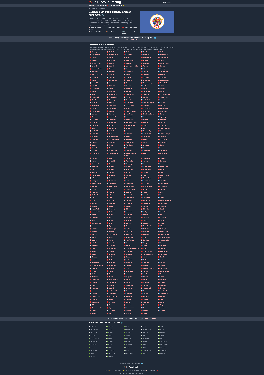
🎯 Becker (127, 136)
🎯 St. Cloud (162, 52)
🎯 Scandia (161, 145)
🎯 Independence (112, 153)
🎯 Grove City (94, 313)
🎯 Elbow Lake (128, 243)
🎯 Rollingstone (129, 308)
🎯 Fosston (144, 220)
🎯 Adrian (110, 237)
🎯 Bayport (144, 153)
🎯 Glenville (161, 310)
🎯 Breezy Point (112, 186)
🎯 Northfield (128, 80)
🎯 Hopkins (161, 86)
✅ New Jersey (110, 350)
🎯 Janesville (94, 192)
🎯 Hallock (161, 262)
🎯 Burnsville (111, 60)
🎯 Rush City (111, 167)
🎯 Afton (127, 172)
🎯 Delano (144, 125)
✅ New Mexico (127, 344)
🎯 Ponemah (145, 285)
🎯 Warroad (144, 206)
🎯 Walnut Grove (163, 271)
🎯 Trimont (93, 294)
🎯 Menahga (162, 229)
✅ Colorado (144, 332)
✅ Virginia (109, 338)
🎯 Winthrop (93, 229)
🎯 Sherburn (162, 246)
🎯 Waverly (144, 214)
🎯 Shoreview (128, 71)
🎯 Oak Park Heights (164, 134)
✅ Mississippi (162, 347)
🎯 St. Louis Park (95, 63)
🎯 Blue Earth (111, 169)
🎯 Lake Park (145, 274)
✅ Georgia (109, 329)
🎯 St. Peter (93, 103)
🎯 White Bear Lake (96, 74)
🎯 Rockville (162, 181)
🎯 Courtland (145, 294)
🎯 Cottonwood (112, 234)
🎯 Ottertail (144, 305)
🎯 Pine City (93, 169)
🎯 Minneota (162, 226)
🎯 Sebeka (144, 299)
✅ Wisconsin (127, 338)
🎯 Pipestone (128, 151)
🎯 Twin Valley (111, 282)
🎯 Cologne (127, 206)
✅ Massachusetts (146, 329)
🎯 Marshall (144, 97)
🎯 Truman (110, 251)
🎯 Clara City (128, 231)
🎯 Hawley (144, 192)
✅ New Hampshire (146, 350)
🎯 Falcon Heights (164, 128)
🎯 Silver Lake (128, 271)
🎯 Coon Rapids (163, 57)
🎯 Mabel (92, 285)
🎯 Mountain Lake (129, 198)
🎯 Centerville (145, 151)
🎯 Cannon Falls (112, 151)
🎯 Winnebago (111, 229)
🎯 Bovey (110, 277)
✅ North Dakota (162, 350)
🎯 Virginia (110, 103)
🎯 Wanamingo (111, 248)
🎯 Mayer (144, 189)
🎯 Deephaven (162, 151)
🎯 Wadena (161, 148)
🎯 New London (146, 158)
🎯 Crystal (93, 80)
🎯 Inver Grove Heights (131, 66)
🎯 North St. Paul (146, 100)
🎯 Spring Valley (129, 186)
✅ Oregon (109, 335)
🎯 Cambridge (145, 91)
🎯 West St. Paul (95, 86)
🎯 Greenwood (145, 282)
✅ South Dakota (110, 353)
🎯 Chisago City (146, 131)
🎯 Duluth (144, 52)
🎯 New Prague (129, 114)
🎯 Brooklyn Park (112, 55)
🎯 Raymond (162, 279)
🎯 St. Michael (94, 88)
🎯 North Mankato (164, 94)
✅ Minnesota (127, 332)
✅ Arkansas (127, 347)
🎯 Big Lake (162, 103)
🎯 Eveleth (93, 161)
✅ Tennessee (93, 341)
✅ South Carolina (163, 344)
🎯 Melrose (93, 158)
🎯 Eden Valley (128, 251)
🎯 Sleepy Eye (128, 164)
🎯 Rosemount (94, 77)
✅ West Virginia (128, 353)
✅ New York (92, 326)
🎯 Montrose (162, 131)
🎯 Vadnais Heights (113, 97)
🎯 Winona (110, 69)
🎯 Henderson (94, 262)
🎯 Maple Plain (145, 195)
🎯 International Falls (130, 125)
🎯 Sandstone (111, 181)
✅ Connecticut (162, 341)
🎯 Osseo (110, 178)
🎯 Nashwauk (128, 260)
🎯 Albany (144, 175)
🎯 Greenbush (111, 294)
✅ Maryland (161, 332)
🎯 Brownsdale (163, 294)
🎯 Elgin (92, 248)
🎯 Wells (161, 192)
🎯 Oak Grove (111, 114)
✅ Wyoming (109, 356)
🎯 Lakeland (128, 203)
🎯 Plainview (94, 167)
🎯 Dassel (161, 220)
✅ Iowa (108, 347)
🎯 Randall (127, 310)
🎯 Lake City (94, 134)
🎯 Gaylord (127, 192)
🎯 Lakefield (128, 214)
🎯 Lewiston (145, 217)
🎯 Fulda (143, 237)
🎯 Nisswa (161, 195)
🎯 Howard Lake (129, 195)
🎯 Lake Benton (163, 308)
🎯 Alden (144, 308)
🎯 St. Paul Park (95, 131)
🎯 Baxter (161, 114)
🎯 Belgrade (128, 277)
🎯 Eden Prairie (146, 57)
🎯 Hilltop (144, 279)
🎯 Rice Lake (94, 148)
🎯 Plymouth (128, 55)
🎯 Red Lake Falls (95, 223)
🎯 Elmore (110, 313)
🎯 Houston (144, 257)
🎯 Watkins (110, 260)
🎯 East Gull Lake (146, 251)
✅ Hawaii (109, 344)
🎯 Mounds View (163, 97)
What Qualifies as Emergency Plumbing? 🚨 (136, 370)
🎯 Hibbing (161, 91)
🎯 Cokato (110, 145)
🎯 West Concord (112, 279)
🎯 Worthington (112, 100)
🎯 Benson (161, 169)
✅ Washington (93, 332)
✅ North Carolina (94, 338)
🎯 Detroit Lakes (95, 111)
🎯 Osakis (161, 209)
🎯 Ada (109, 217)
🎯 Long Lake (162, 203)
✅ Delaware (161, 353)
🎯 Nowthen (128, 139)
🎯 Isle (126, 274)
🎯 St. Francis (94, 119)
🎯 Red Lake (162, 206)
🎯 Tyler (143, 248)
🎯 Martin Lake (94, 274)
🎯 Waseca (93, 114)
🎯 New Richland (129, 240)
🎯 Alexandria (94, 83)
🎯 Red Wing (128, 91)
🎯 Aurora (110, 214)
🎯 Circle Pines (145, 136)
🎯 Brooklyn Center (96, 69)
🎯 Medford (93, 234)
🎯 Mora (109, 158)
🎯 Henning (144, 271)
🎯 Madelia (161, 189)
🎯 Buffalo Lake (112, 296)
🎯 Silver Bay (145, 209)
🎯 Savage (161, 66)
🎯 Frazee (161, 223)
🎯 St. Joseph (94, 122)
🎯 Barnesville (145, 181)
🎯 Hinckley (93, 203)
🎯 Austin (127, 74)
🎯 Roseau (127, 175)
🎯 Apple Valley (129, 60)
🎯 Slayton (110, 200)
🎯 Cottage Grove (163, 63)
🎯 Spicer (93, 237)
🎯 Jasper (144, 313)
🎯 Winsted (110, 192)
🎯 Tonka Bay (94, 217)
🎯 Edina (161, 60)
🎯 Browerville (128, 285)
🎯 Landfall (110, 288)
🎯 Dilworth (144, 142)
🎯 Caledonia (94, 178)
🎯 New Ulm (93, 100)
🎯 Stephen (161, 305)
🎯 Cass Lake (94, 282)
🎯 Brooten (161, 282)
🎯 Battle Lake (128, 262)
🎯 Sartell (144, 86)
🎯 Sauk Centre (129, 142)
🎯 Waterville (111, 203)
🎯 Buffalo (161, 88)
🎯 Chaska (144, 71)
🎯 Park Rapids (129, 145)
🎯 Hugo (92, 94)
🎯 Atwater (127, 246)
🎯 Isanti (92, 128)
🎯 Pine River (145, 262)
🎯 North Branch (112, 105)
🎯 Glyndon (110, 226)
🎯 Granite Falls (146, 178)
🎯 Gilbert (127, 209)
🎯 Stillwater (111, 86)
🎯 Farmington (145, 77)
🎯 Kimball (110, 274)
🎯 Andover (144, 66)
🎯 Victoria (161, 105)
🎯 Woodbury (145, 55)
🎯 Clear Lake (128, 291)
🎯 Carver (110, 134)
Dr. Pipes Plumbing (130, 373)
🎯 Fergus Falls (94, 97)
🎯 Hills (92, 305)
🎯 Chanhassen (163, 71)
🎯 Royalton (128, 234)
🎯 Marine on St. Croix (114, 291)
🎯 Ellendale (93, 299)
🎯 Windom (93, 145)
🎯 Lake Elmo (111, 111)
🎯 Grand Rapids (95, 105)
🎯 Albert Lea (128, 88)
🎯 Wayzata (144, 139)
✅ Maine (91, 353)
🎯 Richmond (128, 220)
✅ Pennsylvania (93, 329)
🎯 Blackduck (162, 268)
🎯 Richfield (110, 66)
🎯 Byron (127, 128)
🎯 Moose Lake (163, 167)
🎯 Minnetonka (145, 60)
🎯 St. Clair (93, 271)
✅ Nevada (92, 335)
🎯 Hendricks (145, 296)
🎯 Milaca (161, 172)
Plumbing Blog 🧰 (102, 5)
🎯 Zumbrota (162, 161)
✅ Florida (143, 326)
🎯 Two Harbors (129, 161)
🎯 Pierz (126, 226)
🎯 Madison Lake (163, 240)
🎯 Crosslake (162, 186)
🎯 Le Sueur (93, 151)
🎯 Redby (144, 243)
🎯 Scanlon (161, 257)
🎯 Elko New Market (113, 139)
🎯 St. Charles (162, 153)
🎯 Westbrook (162, 291)
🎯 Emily (126, 268)
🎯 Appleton (145, 229)
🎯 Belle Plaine (111, 122)
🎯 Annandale (111, 161)
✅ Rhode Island (145, 338)
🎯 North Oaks (111, 131)
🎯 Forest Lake (111, 77)
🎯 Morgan (110, 268)
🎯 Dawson (127, 223)
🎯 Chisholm (162, 136)
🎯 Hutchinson (145, 94)
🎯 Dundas (93, 214)
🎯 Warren (127, 217)
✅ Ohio (143, 335)
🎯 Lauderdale (111, 183)
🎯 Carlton (93, 254)
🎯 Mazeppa (93, 268)
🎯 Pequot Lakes (129, 189)
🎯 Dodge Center (163, 175)
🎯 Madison (144, 223)
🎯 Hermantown (112, 108)
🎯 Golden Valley (163, 80)
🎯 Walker (144, 260)
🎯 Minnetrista (128, 117)
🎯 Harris (110, 240)
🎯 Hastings (162, 77)
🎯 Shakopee (128, 63)
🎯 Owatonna (111, 74)
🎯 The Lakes (111, 310)
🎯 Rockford (94, 139)
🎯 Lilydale (161, 265)
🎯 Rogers (127, 97)
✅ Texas (160, 326)
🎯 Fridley (144, 69)
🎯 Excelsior (93, 189)
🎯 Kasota (161, 296)
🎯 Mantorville (128, 237)
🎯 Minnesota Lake (96, 308)
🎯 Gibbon (127, 282)
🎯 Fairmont (93, 108)
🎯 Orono (93, 117)
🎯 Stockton (94, 288)
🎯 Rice (92, 226)
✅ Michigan (109, 332)
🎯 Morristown (162, 254)
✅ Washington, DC (128, 329)
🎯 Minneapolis (94, 52)
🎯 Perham (127, 158)
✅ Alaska (126, 350)
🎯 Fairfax (161, 243)
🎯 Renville (93, 240)
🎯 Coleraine (128, 200)
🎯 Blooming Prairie (164, 200)
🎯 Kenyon (110, 206)
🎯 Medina (144, 122)
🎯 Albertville (162, 119)
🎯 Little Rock (94, 243)
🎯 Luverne (93, 142)
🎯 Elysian (127, 279)
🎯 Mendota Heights (147, 103)
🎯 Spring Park (94, 209)
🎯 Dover (161, 277)
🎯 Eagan (110, 57)
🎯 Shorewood (145, 117)
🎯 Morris (127, 131)
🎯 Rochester (128, 52)
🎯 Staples (144, 172)
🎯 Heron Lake (128, 305)
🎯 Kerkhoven (145, 291)
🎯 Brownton (162, 288)
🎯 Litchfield (94, 125)
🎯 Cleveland (162, 285)
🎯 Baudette (111, 254)
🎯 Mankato (93, 60)
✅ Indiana (161, 335)
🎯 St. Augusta (94, 153)
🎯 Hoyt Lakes (145, 200)
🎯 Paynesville (128, 183)
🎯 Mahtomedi (111, 117)
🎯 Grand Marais (146, 226)
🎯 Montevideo (128, 134)
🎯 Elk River (162, 74)
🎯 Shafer (144, 246)
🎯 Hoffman (128, 296)
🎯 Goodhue (145, 240)
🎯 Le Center (145, 183)
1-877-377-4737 (132, 40)
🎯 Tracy (92, 198)
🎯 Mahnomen (145, 234)
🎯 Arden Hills (145, 105)
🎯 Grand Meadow (164, 237)
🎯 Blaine (127, 57)
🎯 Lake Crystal (163, 183)
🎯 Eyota (161, 198)
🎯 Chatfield (111, 175)
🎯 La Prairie (111, 302)
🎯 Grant (127, 148)
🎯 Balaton (144, 310)
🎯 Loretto (161, 299)
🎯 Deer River (111, 262)
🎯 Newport (162, 158)
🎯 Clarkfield (94, 277)
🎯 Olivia (109, 189)
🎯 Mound (127, 108)
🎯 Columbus (111, 148)
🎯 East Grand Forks (147, 114)
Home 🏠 (92, 5)
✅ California (109, 326)
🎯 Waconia (162, 100)
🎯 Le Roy (161, 260)
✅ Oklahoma (144, 341)
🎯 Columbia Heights (147, 83)
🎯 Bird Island (94, 260)
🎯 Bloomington (95, 55)
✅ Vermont (92, 356)
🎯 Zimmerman (163, 108)
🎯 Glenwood (128, 181)
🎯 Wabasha (93, 186)
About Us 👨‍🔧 (108, 370)
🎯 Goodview (145, 148)
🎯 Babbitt (110, 220)
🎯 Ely (143, 164)
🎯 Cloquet (127, 100)
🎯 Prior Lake (111, 71)
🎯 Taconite (93, 310)
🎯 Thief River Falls (130, 111)
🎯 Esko (109, 198)
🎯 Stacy (92, 220)
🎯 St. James (162, 142)
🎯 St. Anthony (162, 111)
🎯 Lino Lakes (145, 80)
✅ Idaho (143, 347)
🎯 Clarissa (161, 302)
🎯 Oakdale (127, 69)
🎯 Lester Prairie (95, 212)
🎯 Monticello (94, 71)
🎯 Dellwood (94, 246)
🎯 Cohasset (128, 178)
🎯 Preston (93, 231)
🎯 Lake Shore (162, 248)
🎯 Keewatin (128, 254)
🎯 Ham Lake (111, 91)
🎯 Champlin (145, 74)
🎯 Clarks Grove (95, 296)
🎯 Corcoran (162, 125)
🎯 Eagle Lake (128, 169)
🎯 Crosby (110, 164)
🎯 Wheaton (110, 231)
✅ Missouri (126, 335)
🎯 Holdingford (146, 288)
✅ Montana (144, 353)
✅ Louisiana (109, 341)
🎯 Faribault (128, 77)
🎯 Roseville (93, 66)
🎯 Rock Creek (162, 212)
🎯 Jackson (127, 167)
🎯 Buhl (109, 257)
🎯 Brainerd (127, 86)
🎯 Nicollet (110, 243)
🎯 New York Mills (163, 234)
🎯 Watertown (111, 142)
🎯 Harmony (93, 257)
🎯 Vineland (144, 265)
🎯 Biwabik (127, 257)
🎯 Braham (93, 206)
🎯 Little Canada (129, 105)
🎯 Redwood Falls (112, 136)
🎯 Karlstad (93, 291)
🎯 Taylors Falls (163, 251)
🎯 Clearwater (145, 203)
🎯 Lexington (94, 181)
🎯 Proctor (110, 172)
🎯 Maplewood (145, 63)
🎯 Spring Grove (163, 231)
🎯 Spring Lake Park (130, 122)
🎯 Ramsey (161, 69)
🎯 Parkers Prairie (147, 254)
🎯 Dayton (161, 122)
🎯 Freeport (127, 299)
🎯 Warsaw (144, 277)
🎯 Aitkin (92, 200)
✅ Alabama (144, 344)
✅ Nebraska (92, 344)
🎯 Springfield (145, 198)
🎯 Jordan (110, 125)
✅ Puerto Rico (93, 350)
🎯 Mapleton (128, 212)
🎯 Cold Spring (162, 139)
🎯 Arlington (111, 195)
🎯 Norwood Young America (130, 154)
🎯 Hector (93, 251)
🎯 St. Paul (110, 52)
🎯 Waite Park (128, 119)
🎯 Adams (161, 274)
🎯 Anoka (144, 88)
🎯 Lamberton (94, 279)
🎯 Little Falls (145, 108)
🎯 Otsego (110, 88)
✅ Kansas (92, 347)
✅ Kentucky (126, 341)
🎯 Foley (160, 178)
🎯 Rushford (111, 212)
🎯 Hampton (128, 294)
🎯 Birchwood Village (96, 265)
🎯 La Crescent (146, 134)
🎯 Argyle (110, 308)
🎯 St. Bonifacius (146, 186)
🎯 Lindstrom (145, 111)
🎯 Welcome (111, 305)
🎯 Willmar (127, 83)
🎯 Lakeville (93, 57)
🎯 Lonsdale (145, 145)
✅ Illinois (126, 326)
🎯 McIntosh (128, 313)
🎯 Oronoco (162, 217)
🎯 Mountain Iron (95, 175)
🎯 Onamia (127, 265)
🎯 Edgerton (111, 246)
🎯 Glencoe (144, 128)
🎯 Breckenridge (146, 167)
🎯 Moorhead (111, 63)
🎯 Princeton (94, 136)
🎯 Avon (160, 214)
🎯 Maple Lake (94, 195)
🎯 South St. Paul (163, 83)
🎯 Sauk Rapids (129, 94)
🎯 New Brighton (112, 80)
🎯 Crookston (111, 119)
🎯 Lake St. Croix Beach (131, 248)
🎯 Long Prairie (163, 164)
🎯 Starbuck (145, 231)
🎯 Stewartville (111, 128)
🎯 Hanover (144, 161)
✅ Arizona (161, 329)
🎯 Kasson (144, 119)
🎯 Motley (127, 302)
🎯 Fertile (110, 271)
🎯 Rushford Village (147, 268)
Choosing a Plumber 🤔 (117, 5)
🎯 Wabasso (145, 302)
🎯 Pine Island (94, 164)
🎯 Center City (94, 302)
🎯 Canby (144, 212)
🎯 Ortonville (111, 209)
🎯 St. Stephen (111, 265)
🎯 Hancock (110, 285)
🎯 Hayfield (127, 229)
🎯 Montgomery (146, 169)
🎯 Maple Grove (163, 55)
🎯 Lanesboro (128, 288)
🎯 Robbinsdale (112, 94)
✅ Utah (160, 338)
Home (93, 9)
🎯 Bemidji (93, 91)
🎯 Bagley (110, 223)
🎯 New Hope (111, 83)
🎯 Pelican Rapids (95, 183)
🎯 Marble (110, 299)
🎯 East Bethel (128, 103)
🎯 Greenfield (94, 172)
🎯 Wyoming (162, 117)
